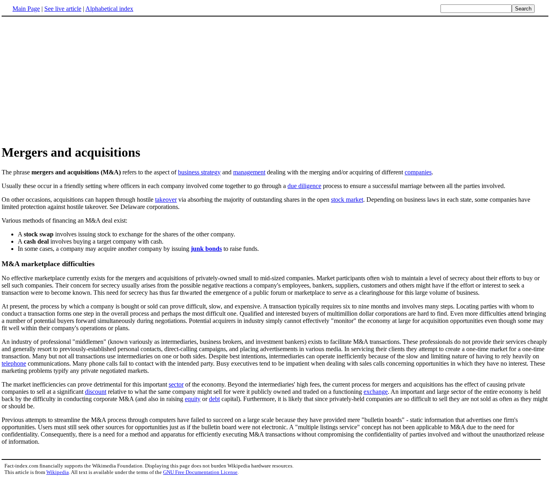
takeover (166, 199)
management (249, 172)
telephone (14, 363)
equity (193, 398)
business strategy (199, 172)
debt (214, 398)
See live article (62, 8)
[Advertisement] (69, 80)
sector (176, 384)
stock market (347, 199)
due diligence (304, 185)
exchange (376, 391)
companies (418, 172)
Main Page (26, 8)
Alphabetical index (109, 8)
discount (95, 391)
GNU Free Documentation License (200, 472)
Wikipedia (57, 472)
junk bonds (206, 248)
